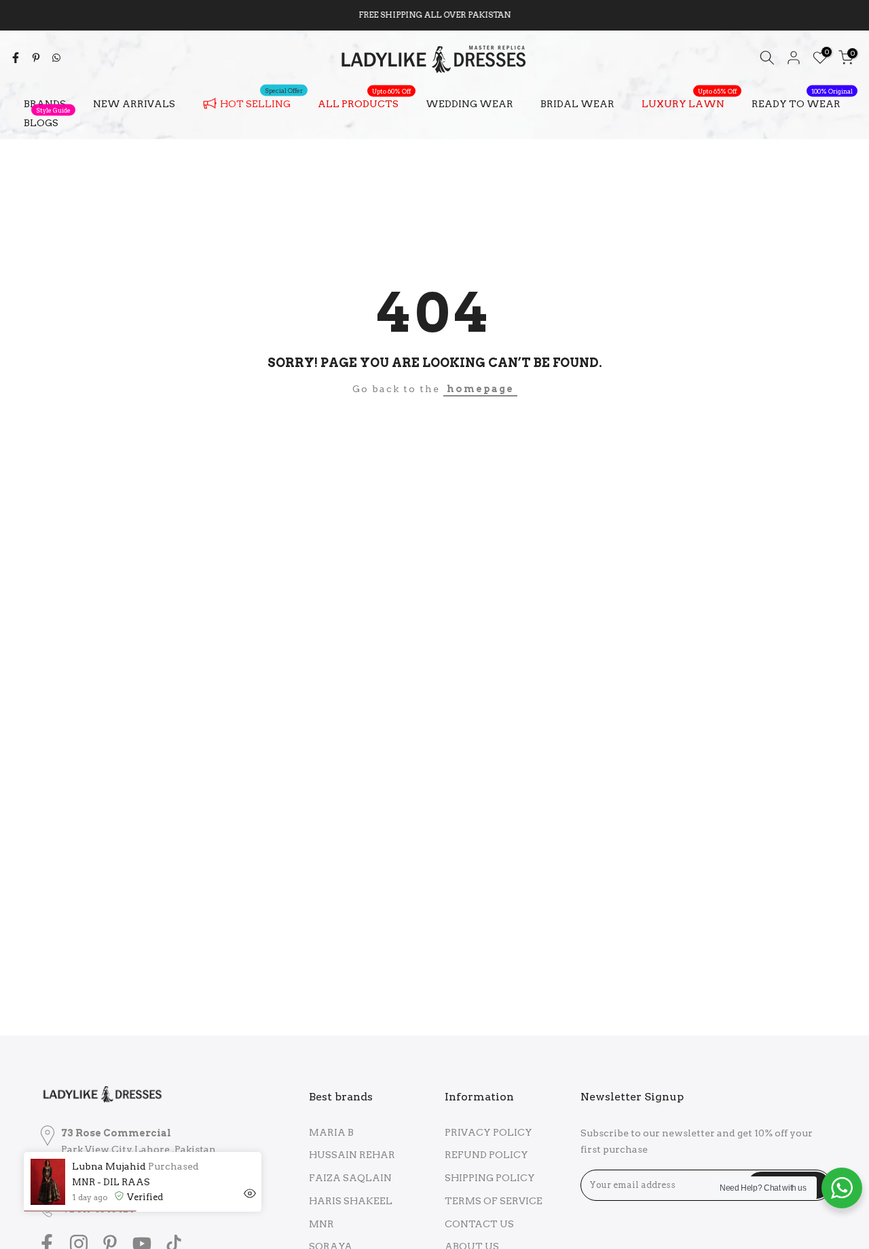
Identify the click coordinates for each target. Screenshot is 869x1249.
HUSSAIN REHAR (352, 1154)
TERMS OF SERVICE (493, 1200)
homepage (480, 388)
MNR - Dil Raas (111, 1182)
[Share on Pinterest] (36, 58)
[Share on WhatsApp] (56, 58)
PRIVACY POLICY (488, 1132)
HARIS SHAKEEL (350, 1200)
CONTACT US (479, 1223)
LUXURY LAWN (689, 102)
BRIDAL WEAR (577, 103)
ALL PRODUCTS (364, 102)
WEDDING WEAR (469, 103)
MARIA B (331, 1132)
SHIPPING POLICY (490, 1177)
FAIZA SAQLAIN (350, 1177)
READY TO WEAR (802, 102)
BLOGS (47, 121)
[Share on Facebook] (15, 58)
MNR (321, 1223)
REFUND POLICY (486, 1154)
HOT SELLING (261, 101)
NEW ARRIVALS (134, 103)
